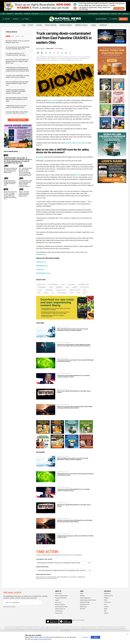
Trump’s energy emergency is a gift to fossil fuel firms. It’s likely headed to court (75, 536)
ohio (48, 60)
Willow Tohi (67, 342)
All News (82, 595)
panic (51, 60)
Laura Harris (67, 373)
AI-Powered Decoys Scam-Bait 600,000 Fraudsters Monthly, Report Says (17, 47)
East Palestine (61, 58)
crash (37, 58)
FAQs (119, 13)
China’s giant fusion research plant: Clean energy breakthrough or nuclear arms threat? (75, 360)
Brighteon (10, 13)
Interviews (27, 13)
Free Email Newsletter (61, 598)
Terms (47, 626)
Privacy (43, 626)
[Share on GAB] (62, 53)
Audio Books (35, 13)
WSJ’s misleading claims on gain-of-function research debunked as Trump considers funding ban (72, 329)
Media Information (60, 604)
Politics (30, 25)
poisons (56, 60)
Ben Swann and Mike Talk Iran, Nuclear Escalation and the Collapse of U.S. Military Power (10, 170)
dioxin (49, 58)
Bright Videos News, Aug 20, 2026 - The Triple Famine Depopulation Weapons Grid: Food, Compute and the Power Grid (10, 195)
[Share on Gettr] (66, 53)
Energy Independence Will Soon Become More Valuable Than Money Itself (10, 183)
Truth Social (107, 602)
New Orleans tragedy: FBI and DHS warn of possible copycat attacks (74, 391)
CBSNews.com (41, 262)
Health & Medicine (50, 25)
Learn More (85, 637)
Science (93, 25)
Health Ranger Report (11, 151)
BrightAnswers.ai (92, 13)
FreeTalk (106, 606)
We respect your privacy (9, 606)
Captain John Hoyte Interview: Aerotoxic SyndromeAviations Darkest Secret (24, 194)
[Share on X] (50, 53)
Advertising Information (61, 606)
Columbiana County (75, 57)
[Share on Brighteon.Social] (38, 53)
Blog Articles (83, 606)
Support (57, 600)
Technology (103, 25)
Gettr (105, 604)
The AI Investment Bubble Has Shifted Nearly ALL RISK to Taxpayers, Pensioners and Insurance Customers (25, 183)
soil (60, 60)
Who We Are (58, 593)
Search (126, 13)
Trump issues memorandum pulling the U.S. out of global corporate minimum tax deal (73, 376)
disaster (53, 58)
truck (80, 60)
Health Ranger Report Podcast (88, 600)
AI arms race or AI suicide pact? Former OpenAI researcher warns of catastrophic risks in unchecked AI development (73, 345)
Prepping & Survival (81, 25)
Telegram (106, 598)
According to (40, 157)
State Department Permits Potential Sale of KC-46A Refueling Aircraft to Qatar (17, 99)
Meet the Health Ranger (61, 595)
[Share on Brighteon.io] (42, 53)
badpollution (43, 57)
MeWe (105, 608)
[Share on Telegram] (54, 53)
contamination (86, 57)
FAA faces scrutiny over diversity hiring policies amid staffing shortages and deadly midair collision (74, 407)
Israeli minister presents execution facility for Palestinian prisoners (16, 106)
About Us (113, 13)
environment (75, 58)
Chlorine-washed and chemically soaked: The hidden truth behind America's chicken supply (15, 91)
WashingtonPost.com (43, 273)
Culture (39, 25)
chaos (59, 57)
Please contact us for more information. (46, 578)
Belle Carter (67, 404)
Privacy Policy (58, 611)
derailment (43, 58)
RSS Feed (82, 608)
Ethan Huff (49, 48)
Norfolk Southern (41, 60)
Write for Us (58, 602)
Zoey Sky (66, 389)
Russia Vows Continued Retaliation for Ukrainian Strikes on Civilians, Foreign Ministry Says (17, 61)
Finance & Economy (66, 25)
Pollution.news (41, 254)
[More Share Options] (70, 53)
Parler (105, 600)
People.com (40, 269)
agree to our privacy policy (42, 639)
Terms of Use (58, 613)
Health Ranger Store (85, 598)
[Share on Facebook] (46, 53)
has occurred (52, 100)
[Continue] (39, 602)
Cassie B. (67, 327)
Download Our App (104, 13)
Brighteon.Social (108, 595)
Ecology (68, 58)
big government (52, 57)
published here (68, 629)
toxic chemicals (66, 60)
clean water (65, 57)
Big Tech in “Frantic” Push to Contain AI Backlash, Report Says (18, 41)
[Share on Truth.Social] (58, 53)
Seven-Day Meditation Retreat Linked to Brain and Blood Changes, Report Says (17, 83)
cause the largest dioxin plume (75, 143)
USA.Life (106, 613)
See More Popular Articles (18, 120)
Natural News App (84, 602)
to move (77, 175)
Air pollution (44, 29)
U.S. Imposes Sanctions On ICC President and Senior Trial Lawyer (16, 54)
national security (84, 58)
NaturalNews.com (42, 266)
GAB (105, 611)
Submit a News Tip (60, 608)
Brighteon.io (107, 593)
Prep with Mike (18, 13)
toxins (73, 60)
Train (77, 60)
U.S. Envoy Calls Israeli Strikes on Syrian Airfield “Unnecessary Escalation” (17, 76)
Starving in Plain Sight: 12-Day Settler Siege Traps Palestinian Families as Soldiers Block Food (17, 113)
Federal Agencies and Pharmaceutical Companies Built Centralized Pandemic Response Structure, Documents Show (17, 69)
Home (3, 13)
